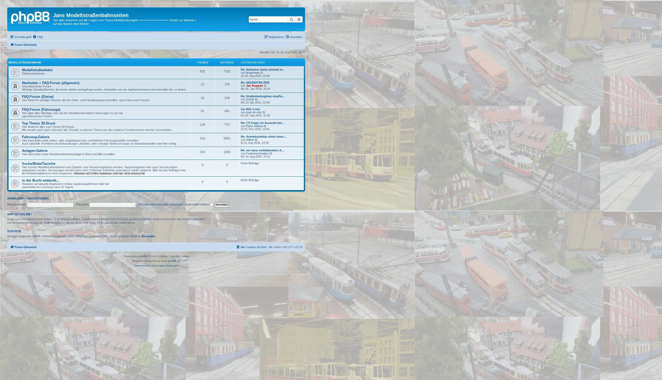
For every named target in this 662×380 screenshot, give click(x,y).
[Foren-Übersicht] (31, 17)
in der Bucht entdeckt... (40, 180)
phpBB (142, 256)
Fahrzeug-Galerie (35, 137)
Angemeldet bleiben (197, 204)
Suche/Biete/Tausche (38, 164)
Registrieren (38, 198)
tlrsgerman (253, 72)
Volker (250, 139)
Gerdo (250, 99)
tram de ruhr (254, 112)
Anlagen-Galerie (35, 151)
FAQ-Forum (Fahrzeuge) (41, 109)
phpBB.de (174, 260)
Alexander (148, 236)
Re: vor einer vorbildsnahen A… (262, 150)
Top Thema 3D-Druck (38, 123)
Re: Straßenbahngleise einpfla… (263, 96)
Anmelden (15, 198)
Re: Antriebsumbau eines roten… (263, 136)
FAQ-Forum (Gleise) (38, 97)
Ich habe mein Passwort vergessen (160, 204)
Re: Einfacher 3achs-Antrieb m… (263, 69)
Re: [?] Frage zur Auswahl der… (262, 122)
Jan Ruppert (254, 85)
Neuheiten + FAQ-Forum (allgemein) (50, 83)
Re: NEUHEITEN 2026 (255, 82)
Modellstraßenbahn (25, 62)
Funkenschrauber (257, 153)
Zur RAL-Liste (250, 109)
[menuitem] (38, 37)
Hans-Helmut (254, 126)
